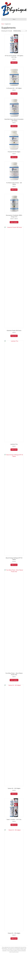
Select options (14, 222)
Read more (14, 335)
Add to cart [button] (14, 62)
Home (2, 24)
